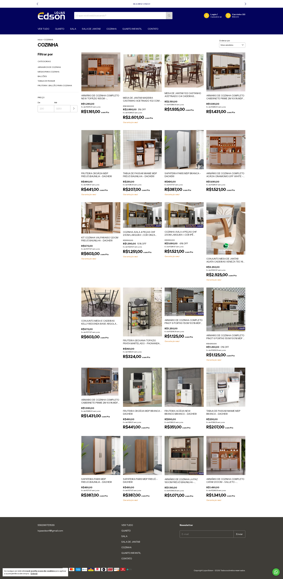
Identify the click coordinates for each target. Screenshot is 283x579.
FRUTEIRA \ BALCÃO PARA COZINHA (55, 85)
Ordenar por (224, 40)
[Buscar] (169, 15)
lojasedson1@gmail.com (50, 530)
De (39, 102)
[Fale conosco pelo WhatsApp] (276, 572)
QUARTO (59, 28)
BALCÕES (42, 76)
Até (55, 102)
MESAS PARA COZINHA (48, 71)
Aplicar (73, 108)
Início (40, 39)
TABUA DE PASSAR (46, 81)
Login (213, 14)
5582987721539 (46, 525)
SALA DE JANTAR (91, 28)
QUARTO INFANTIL (132, 28)
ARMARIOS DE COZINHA (49, 67)
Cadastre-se (216, 17)
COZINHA (111, 28)
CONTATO (153, 28)
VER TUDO (43, 28)
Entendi (34, 573)
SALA (73, 28)
